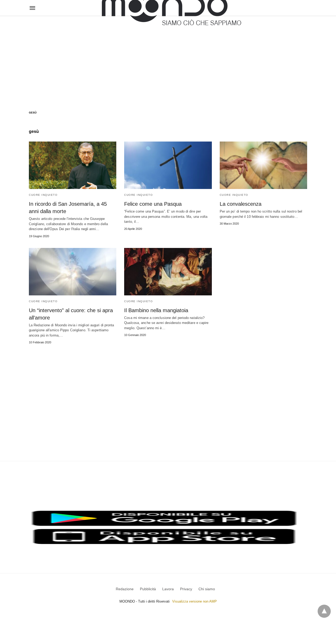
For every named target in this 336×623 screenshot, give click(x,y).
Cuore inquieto (43, 194)
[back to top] (324, 611)
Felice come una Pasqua (153, 204)
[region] (168, 58)
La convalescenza (240, 204)
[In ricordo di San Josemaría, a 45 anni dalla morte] (72, 165)
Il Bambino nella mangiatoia (156, 310)
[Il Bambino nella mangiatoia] (168, 271)
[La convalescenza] (263, 165)
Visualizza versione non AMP (194, 601)
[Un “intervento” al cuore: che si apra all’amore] (72, 271)
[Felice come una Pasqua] (168, 165)
